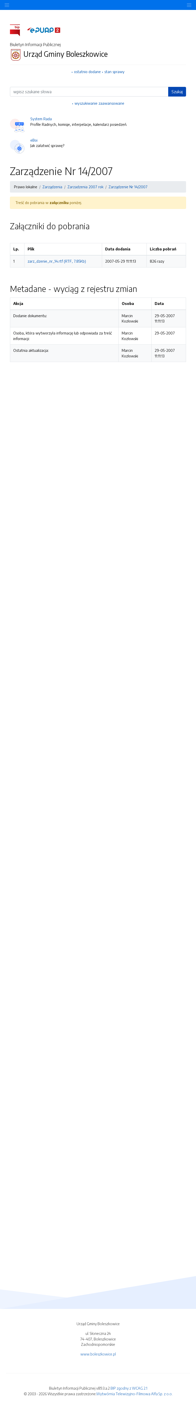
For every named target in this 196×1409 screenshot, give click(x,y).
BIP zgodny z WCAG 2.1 (129, 1388)
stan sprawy (114, 71)
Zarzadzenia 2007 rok (85, 186)
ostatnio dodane (87, 71)
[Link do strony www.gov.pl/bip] (18, 30)
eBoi (34, 140)
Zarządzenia (52, 186)
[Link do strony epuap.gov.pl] (43, 30)
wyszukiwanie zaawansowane (99, 103)
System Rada (41, 118)
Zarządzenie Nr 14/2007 (128, 186)
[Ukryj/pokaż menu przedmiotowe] (7, 5)
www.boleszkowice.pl (98, 1354)
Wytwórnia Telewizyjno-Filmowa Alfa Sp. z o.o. (134, 1393)
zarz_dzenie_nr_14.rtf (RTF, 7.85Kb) (57, 261)
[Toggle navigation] (189, 5)
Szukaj (177, 91)
